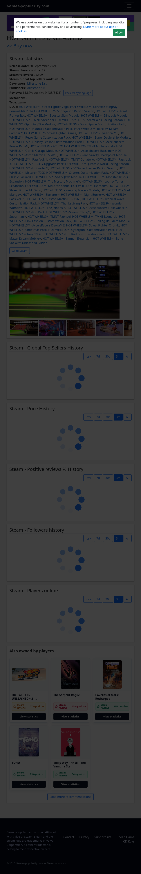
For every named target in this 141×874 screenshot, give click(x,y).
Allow (119, 32)
